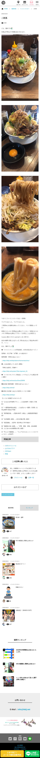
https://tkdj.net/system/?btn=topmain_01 (15, 371)
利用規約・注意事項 (20, 749)
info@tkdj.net (24, 709)
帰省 (6, 454)
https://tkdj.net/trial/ (8, 387)
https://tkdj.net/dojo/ (9, 395)
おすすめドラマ (10, 448)
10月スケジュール (10, 445)
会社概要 (20, 745)
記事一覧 (31, 477)
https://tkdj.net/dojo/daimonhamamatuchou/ (16, 360)
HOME (6, 8)
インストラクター (24, 8)
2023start (8, 451)
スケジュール (25, 4)
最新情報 (14, 8)
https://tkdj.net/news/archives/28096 (14, 380)
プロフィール (18, 477)
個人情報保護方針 (20, 747)
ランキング (29, 508)
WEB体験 (31, 4)
